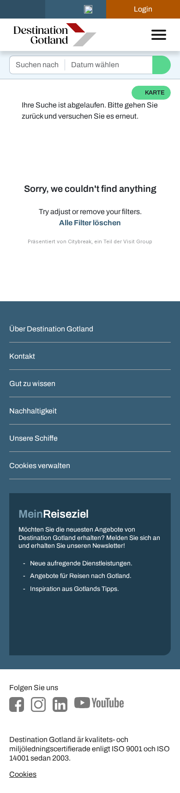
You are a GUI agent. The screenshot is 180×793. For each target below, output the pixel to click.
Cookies (22, 774)
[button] (88, 9)
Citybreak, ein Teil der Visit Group (110, 241)
